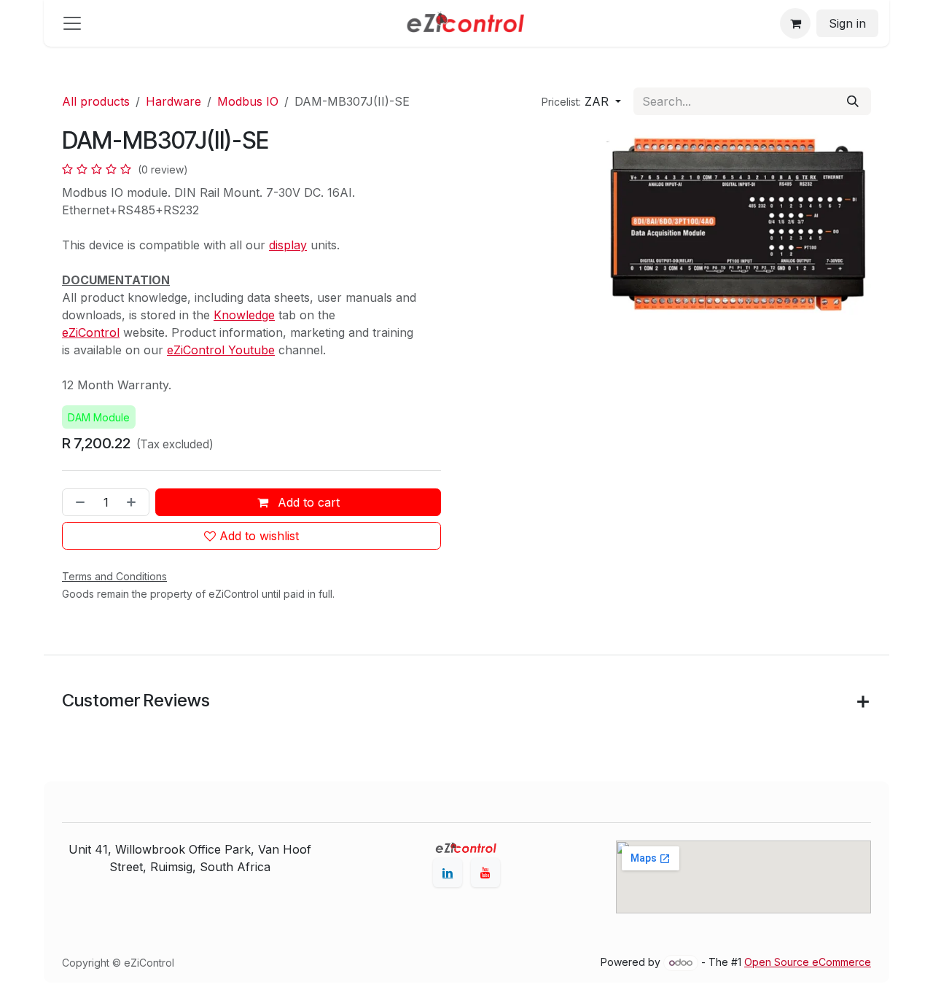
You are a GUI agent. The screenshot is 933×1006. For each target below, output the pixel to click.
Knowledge (244, 315)
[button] (581, 101)
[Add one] (134, 502)
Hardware (173, 101)
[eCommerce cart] (795, 23)
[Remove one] (77, 502)
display (288, 245)
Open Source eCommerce (807, 962)
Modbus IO (247, 101)
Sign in (847, 23)
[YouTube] (485, 872)
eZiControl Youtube (221, 350)
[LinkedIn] (447, 872)
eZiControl (91, 332)
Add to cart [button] (307, 502)
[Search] (853, 101)
